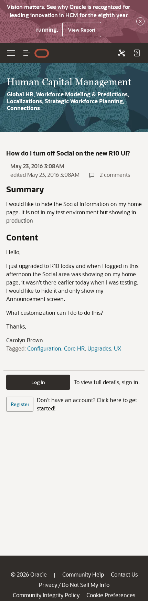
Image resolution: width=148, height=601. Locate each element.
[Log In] (136, 53)
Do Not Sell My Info (85, 584)
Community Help (83, 574)
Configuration (44, 348)
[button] (26, 53)
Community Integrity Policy (46, 595)
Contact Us (124, 574)
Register (20, 404)
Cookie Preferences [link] (110, 595)
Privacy (48, 584)
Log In (38, 382)
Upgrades (99, 348)
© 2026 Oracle (29, 574)
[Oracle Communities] (121, 53)
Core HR (74, 348)
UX (117, 348)
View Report (81, 29)
